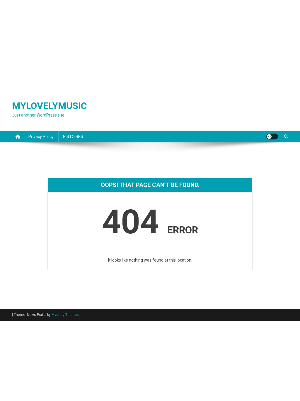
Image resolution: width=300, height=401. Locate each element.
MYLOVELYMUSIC (49, 105)
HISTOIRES (73, 136)
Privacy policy (41, 136)
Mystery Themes (65, 315)
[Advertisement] (150, 44)
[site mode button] (272, 136)
